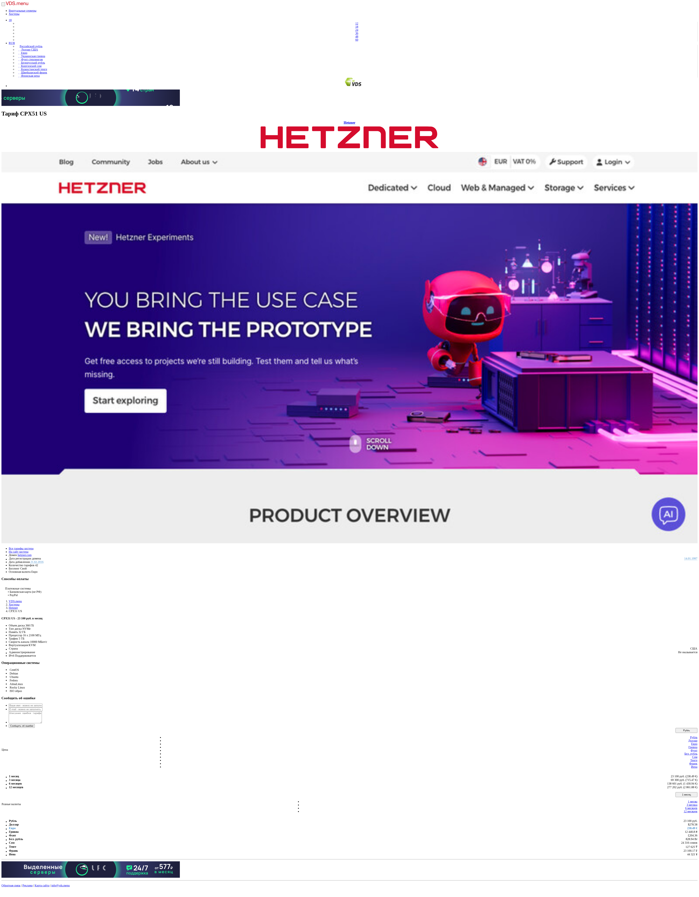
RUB (12, 43)
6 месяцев (691, 808)
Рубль (686, 730)
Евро (23, 52)
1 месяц (686, 794)
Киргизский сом (31, 66)
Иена (694, 766)
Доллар (692, 740)
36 (356, 33)
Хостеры (14, 13)
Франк (693, 763)
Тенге (693, 760)
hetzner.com (24, 555)
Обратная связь (10, 885)
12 (356, 23)
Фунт (694, 750)
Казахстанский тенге (33, 69)
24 (356, 29)
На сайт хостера (18, 551)
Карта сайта (42, 885)
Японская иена (30, 75)
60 (356, 39)
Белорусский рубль (32, 62)
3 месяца (692, 804)
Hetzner (349, 122)
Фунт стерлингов (31, 59)
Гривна (692, 747)
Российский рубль (31, 46)
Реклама (27, 885)
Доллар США (29, 49)
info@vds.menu (60, 885)
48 (356, 36)
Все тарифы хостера (21, 548)
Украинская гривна (32, 56)
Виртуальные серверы (22, 10)
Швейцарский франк (33, 72)
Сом (694, 757)
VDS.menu (15, 601)
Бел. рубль (690, 753)
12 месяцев (690, 811)
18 (10, 20)
